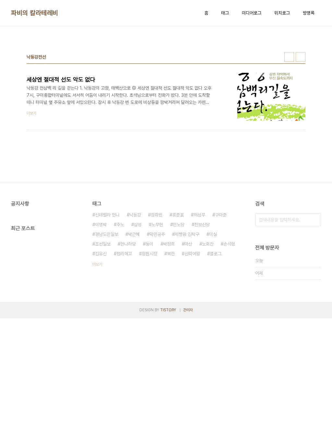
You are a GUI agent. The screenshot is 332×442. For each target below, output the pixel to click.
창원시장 (149, 253)
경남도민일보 (106, 234)
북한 (171, 253)
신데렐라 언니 (107, 214)
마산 (188, 244)
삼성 (138, 224)
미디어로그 (251, 13)
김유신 (101, 253)
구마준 (221, 214)
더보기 (97, 264)
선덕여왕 (192, 253)
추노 (120, 224)
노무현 (157, 224)
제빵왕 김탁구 (187, 234)
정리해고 (124, 253)
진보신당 (202, 224)
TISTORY (168, 310)
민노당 (178, 224)
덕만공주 (157, 234)
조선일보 (103, 244)
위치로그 (282, 13)
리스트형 (300, 57)
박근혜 (134, 234)
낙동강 (135, 214)
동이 (149, 244)
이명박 (101, 224)
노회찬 (208, 244)
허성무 (199, 214)
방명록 (308, 13)
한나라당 (128, 244)
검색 (314, 220)
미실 (213, 234)
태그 (225, 13)
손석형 (229, 244)
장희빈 (156, 214)
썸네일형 (289, 57)
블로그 (215, 253)
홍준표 (178, 214)
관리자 (188, 310)
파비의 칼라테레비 (34, 13)
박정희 (169, 244)
